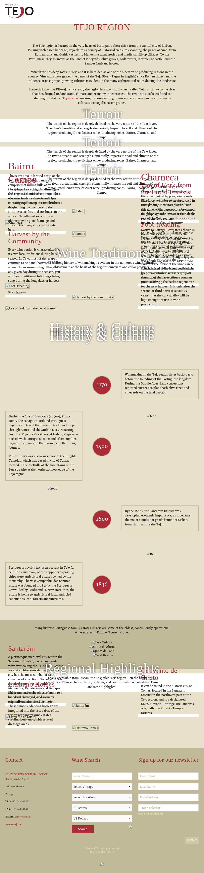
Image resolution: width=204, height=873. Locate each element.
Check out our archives (150, 814)
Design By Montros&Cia (102, 852)
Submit (192, 840)
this (18, 292)
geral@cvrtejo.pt (22, 816)
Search (82, 829)
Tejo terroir (70, 98)
